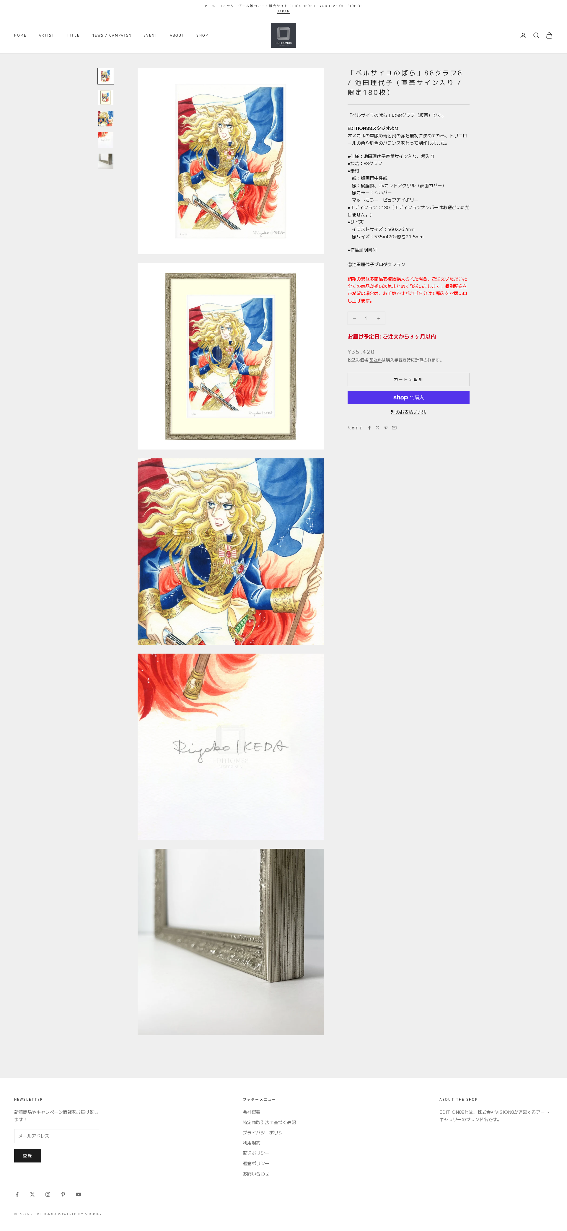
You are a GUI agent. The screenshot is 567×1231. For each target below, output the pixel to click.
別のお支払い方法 (408, 412)
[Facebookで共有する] (369, 427)
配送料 (375, 360)
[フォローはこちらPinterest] (63, 1194)
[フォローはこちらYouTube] (79, 1194)
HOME (20, 35)
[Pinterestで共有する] (386, 427)
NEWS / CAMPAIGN (111, 35)
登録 (27, 1155)
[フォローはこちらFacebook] (17, 1194)
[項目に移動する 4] (105, 140)
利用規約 (251, 1142)
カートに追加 (408, 379)
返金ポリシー (256, 1163)
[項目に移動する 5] (105, 161)
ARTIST (47, 35)
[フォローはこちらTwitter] (32, 1194)
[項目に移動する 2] (105, 97)
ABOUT (177, 35)
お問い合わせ (256, 1173)
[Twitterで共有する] (377, 427)
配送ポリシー (256, 1153)
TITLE (73, 35)
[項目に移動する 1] (105, 76)
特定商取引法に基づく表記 (269, 1122)
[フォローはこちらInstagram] (48, 1194)
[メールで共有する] (394, 427)
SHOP (202, 35)
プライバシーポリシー (265, 1132)
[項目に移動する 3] (105, 118)
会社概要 (251, 1112)
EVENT (151, 35)
